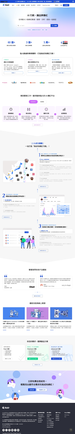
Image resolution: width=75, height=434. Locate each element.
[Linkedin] (9, 430)
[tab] (33, 101)
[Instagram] (6, 430)
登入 (61, 5)
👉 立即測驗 (56, 1)
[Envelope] (18, 430)
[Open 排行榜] (40, 5)
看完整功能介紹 (43, 186)
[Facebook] (3, 430)
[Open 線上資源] (35, 5)
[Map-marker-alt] (15, 430)
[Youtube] (12, 430)
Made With (2, 1)
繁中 (57, 5)
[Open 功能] (14, 5)
